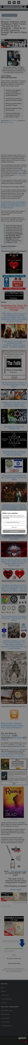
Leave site (14, 527)
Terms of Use (5, 517)
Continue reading (14, 531)
